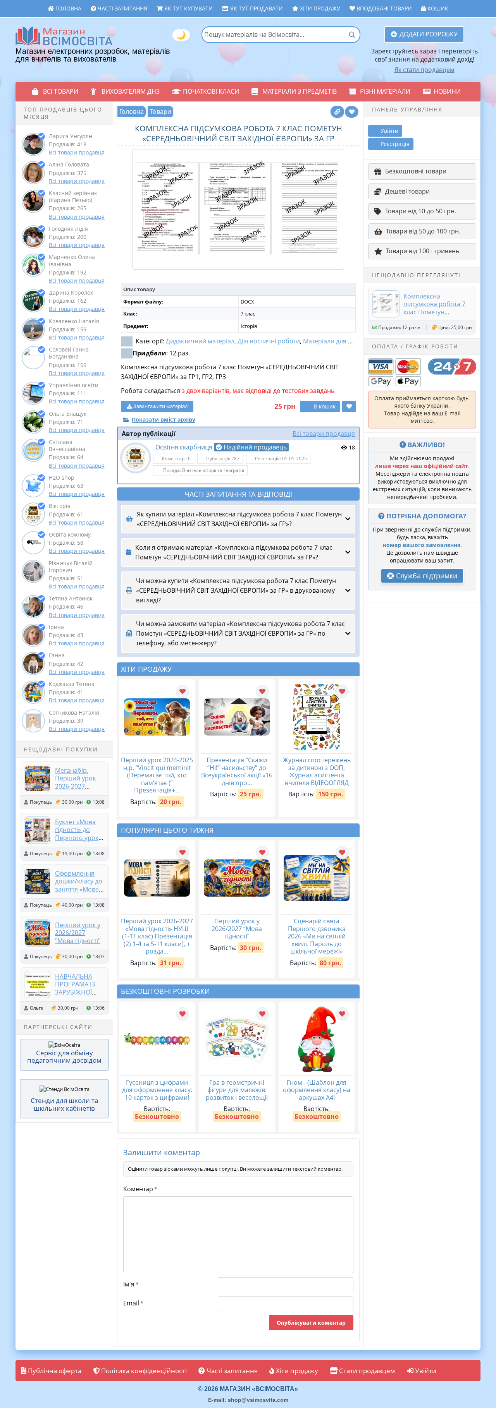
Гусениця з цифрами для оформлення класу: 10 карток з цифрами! (157, 1090)
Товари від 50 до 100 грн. (423, 231)
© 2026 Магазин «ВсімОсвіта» (248, 1389)
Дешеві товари (407, 191)
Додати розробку (429, 34)
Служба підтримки (425, 575)
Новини (447, 91)
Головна (67, 8)
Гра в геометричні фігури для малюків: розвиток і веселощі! (237, 1090)
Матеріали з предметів (299, 91)
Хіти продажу (319, 8)
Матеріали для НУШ (333, 341)
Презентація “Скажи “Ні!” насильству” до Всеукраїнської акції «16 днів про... (236, 771)
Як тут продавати (256, 8)
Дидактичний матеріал (200, 341)
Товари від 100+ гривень (422, 251)
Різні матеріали (385, 91)
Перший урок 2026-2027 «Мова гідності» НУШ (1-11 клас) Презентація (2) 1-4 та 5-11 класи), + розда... (157, 936)
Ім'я (130, 1284)
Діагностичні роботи (269, 341)
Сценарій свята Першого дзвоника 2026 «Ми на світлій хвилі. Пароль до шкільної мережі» (317, 936)
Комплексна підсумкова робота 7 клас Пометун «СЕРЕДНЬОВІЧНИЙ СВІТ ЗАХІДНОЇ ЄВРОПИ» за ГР (434, 316)
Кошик (437, 8)
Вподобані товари (383, 8)
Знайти (351, 34)
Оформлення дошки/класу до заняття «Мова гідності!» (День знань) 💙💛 (78, 889)
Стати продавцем (366, 1370)
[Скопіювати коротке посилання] (337, 112)
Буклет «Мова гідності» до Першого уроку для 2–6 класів (78, 834)
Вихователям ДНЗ (131, 91)
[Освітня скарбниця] (135, 458)
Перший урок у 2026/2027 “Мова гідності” (237, 928)
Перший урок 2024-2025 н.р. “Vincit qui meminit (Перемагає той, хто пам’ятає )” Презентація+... (157, 775)
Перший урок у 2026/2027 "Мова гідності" (77, 933)
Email (133, 1303)
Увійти (424, 1370)
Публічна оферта (53, 1370)
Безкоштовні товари (415, 171)
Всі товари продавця (77, 152)
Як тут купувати (188, 8)
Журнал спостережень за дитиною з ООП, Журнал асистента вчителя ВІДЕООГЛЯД (317, 771)
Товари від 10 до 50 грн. (420, 211)
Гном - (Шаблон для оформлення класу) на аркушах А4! (316, 1090)
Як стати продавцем (424, 69)
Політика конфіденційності (143, 1370)
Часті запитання (121, 8)
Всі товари (60, 91)
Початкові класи (211, 91)
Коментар (140, 1189)
